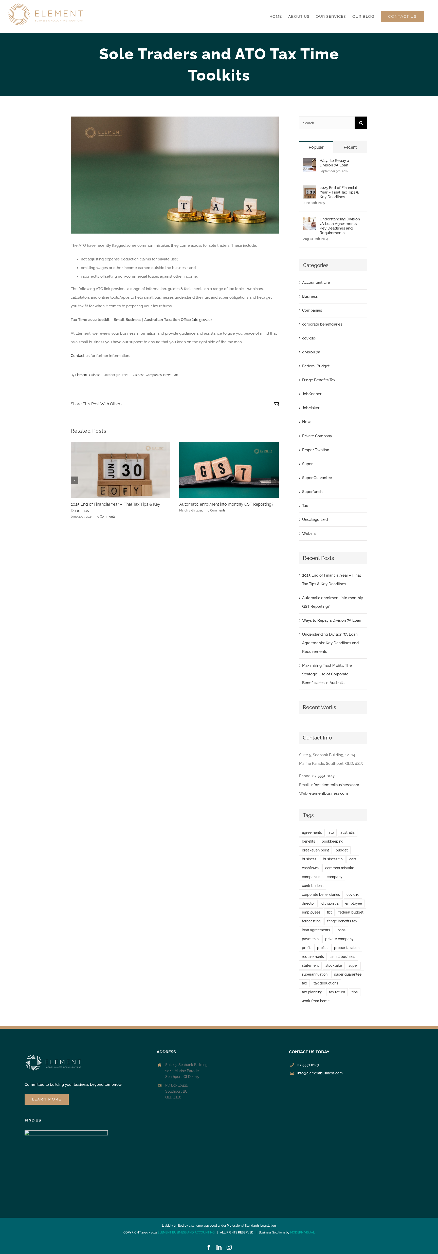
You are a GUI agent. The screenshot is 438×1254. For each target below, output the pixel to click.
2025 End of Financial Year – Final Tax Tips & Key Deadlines (339, 192)
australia (347, 832)
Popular (316, 147)
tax (304, 983)
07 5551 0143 (323, 776)
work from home (316, 1001)
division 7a (311, 352)
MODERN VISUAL (302, 1232)
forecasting (311, 921)
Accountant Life (316, 282)
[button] (74, 480)
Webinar (309, 533)
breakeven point (315, 850)
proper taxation (346, 948)
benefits (308, 841)
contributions (312, 886)
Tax (175, 375)
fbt (329, 912)
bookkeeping (332, 841)
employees (311, 912)
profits (322, 948)
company (334, 877)
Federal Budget (316, 366)
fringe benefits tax (342, 921)
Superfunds (312, 491)
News (167, 375)
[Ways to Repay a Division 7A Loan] (309, 162)
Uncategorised (315, 519)
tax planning (312, 992)
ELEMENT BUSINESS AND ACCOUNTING (186, 1232)
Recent (350, 147)
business (309, 859)
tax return (337, 992)
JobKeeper (311, 394)
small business (343, 957)
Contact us (80, 355)
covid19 (309, 338)
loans (341, 930)
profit (306, 948)
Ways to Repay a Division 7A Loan (334, 162)
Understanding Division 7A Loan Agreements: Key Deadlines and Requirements (340, 226)
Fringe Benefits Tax (318, 380)
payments (310, 939)
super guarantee (347, 974)
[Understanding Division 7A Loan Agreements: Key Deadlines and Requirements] (309, 221)
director (308, 903)
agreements (312, 832)
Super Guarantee (317, 478)
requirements (313, 957)
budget (342, 850)
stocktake (333, 965)
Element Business (87, 375)
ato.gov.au (202, 319)
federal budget (350, 912)
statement (310, 965)
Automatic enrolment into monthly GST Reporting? (226, 504)
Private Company (317, 436)
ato (331, 832)
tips (355, 992)
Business (138, 375)
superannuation (314, 974)
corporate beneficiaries (322, 324)
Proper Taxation (315, 450)
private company (339, 939)
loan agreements (316, 930)
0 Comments (106, 516)
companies (311, 877)
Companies (154, 375)
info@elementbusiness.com (335, 785)
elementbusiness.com (328, 793)
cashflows (310, 868)
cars (352, 859)
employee (353, 903)
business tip (333, 859)
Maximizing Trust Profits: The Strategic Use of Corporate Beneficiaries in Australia (327, 674)
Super (307, 464)
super (353, 965)
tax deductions (326, 983)
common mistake (339, 868)
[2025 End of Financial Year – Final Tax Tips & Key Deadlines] (309, 189)
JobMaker (310, 408)
